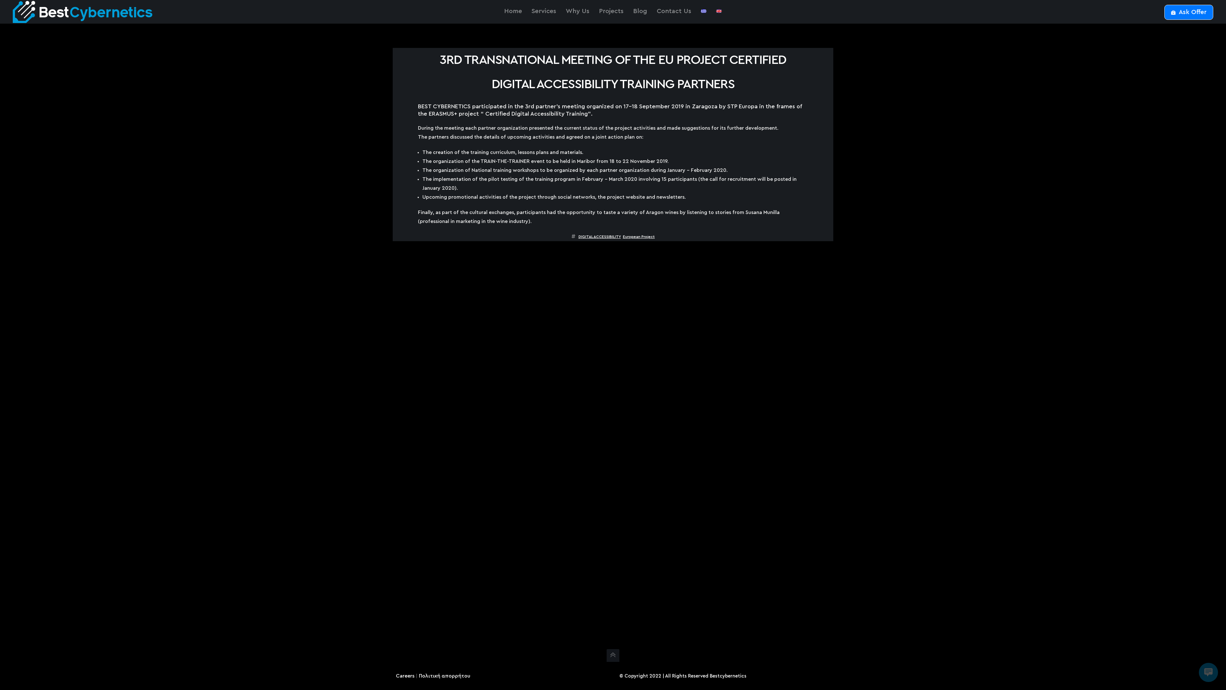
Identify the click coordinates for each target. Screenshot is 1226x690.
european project (639, 237)
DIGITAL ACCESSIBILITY (600, 237)
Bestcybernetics (728, 676)
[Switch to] (704, 11)
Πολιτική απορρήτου (444, 675)
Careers (405, 675)
